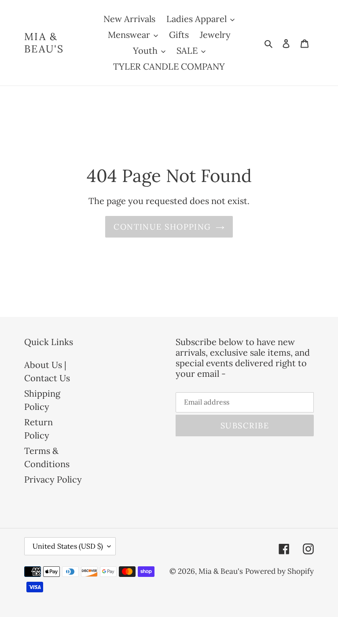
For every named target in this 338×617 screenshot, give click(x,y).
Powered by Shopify (279, 571)
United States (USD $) (68, 546)
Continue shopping (162, 227)
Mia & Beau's (44, 42)
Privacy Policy (53, 479)
